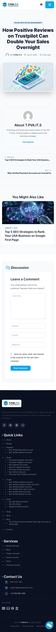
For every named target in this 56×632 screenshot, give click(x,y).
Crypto (9, 480)
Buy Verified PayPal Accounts (20, 487)
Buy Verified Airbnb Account (20, 494)
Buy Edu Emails (15, 504)
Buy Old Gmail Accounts (18, 502)
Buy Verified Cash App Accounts (22, 489)
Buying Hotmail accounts (18, 507)
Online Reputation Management (28, 23)
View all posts (28, 142)
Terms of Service (28, 626)
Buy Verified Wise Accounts (20, 492)
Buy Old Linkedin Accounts (19, 467)
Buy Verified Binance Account (20, 452)
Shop (8, 516)
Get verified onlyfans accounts (21, 482)
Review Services (12, 546)
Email (8, 499)
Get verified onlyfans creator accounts (24, 484)
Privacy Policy (15, 626)
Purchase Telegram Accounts (20, 462)
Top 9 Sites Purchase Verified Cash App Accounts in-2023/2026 (30, 523)
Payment (9, 447)
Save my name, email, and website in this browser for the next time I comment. (27, 357)
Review (9, 444)
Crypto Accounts (13, 553)
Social (8, 458)
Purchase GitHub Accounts (19, 470)
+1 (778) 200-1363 (17, 593)
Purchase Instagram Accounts (21, 460)
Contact (9, 530)
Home (8, 440)
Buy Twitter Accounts (17, 472)
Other (8, 512)
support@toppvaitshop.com (21, 588)
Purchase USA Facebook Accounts (22, 474)
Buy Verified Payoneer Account (21, 450)
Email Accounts (12, 557)
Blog (8, 519)
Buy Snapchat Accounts (18, 465)
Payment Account (13, 565)
